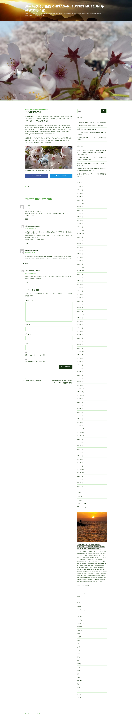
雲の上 (79, 697)
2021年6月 (80, 368)
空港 (78, 687)
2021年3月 (80, 378)
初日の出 (79, 630)
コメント (29, 300)
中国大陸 (79, 627)
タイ (78, 613)
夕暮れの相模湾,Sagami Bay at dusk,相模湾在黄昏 (91, 150)
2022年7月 (80, 324)
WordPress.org (81, 507)
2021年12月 (80, 348)
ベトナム (79, 620)
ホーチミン (80, 623)
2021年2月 (80, 382)
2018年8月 (80, 483)
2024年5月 (80, 250)
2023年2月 (80, 301)
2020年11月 (80, 392)
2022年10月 (80, 314)
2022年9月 (80, 318)
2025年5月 (80, 220)
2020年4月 (80, 415)
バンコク (79, 616)
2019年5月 (80, 452)
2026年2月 (80, 196)
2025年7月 (80, 213)
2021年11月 (80, 351)
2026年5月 (80, 193)
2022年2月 (80, 341)
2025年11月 (80, 203)
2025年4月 (80, 223)
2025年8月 (80, 210)
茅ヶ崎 (79, 694)
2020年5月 (80, 412)
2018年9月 (80, 479)
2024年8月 (80, 240)
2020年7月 (80, 405)
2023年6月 (80, 287)
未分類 (79, 664)
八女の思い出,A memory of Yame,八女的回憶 (90, 125)
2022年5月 (80, 331)
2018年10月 (80, 476)
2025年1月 (80, 227)
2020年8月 (80, 402)
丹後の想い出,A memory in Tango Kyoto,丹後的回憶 (91, 122)
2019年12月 (80, 429)
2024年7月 (80, 244)
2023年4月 (80, 294)
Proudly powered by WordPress (34, 713)
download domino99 (32, 250)
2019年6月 (80, 449)
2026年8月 (80, 186)
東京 (78, 667)
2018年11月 (80, 472)
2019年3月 (80, 459)
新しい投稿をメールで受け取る (35, 361)
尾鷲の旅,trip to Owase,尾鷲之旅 (86, 129)
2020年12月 (80, 388)
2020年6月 (80, 408)
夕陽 (78, 647)
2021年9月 (80, 358)
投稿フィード (81, 500)
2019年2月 (80, 462)
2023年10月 (80, 274)
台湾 (78, 633)
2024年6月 (80, 247)
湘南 (78, 677)
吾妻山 (79, 637)
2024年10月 (80, 233)
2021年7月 (80, 365)
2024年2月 (80, 260)
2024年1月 (80, 264)
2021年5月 (80, 371)
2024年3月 (80, 257)
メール (28, 334)
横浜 (78, 670)
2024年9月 (80, 237)
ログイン (79, 497)
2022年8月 (80, 321)
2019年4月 (80, 456)
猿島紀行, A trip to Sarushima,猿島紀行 (88, 163)
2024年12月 (80, 230)
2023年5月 (80, 291)
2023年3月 (80, 297)
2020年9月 (80, 398)
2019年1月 (80, 466)
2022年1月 (80, 345)
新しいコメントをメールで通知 (35, 355)
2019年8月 (80, 442)
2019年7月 (80, 446)
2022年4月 (80, 334)
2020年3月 (80, 419)
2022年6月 (80, 328)
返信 (26, 219)
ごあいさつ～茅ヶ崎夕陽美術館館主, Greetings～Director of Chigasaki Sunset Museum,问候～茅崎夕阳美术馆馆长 (91, 547)
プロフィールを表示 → (83, 585)
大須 (78, 650)
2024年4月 (80, 254)
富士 (78, 657)
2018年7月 (80, 486)
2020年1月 (80, 425)
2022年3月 (80, 338)
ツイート (79, 596)
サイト (27, 343)
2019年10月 (80, 435)
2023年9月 (80, 277)
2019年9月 (80, 439)
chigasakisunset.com (42, 109)
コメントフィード (82, 503)
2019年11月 (80, 432)
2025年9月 (80, 207)
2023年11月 (80, 270)
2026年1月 (80, 200)
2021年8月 (80, 361)
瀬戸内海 (79, 680)
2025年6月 (80, 217)
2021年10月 (80, 355)
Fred (80, 176)
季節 (78, 653)
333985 (86, 160)
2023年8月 (80, 281)
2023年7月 (80, 284)
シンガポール (81, 610)
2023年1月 (80, 304)
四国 (78, 640)
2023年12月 (80, 267)
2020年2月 (80, 422)
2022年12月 (80, 308)
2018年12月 (80, 469)
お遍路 (79, 606)
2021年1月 (80, 385)
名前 (27, 324)
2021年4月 (80, 375)
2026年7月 (80, 190)
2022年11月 (80, 311)
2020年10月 (80, 395)
